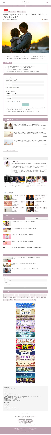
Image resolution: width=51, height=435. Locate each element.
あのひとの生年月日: (10, 91)
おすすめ (27, 297)
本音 (24, 11)
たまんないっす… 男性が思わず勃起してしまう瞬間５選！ (22, 234)
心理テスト (44, 5)
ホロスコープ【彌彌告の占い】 (20, 424)
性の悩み (27, 294)
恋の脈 (38, 297)
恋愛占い (14, 11)
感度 (17, 294)
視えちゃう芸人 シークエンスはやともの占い (25, 417)
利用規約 (20, 428)
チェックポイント (18, 299)
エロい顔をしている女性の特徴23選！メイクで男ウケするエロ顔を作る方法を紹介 (27, 247)
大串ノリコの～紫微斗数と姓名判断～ (25, 422)
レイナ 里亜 (46, 19)
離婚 (5, 294)
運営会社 (16, 428)
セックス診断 (22, 297)
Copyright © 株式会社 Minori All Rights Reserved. (25, 431)
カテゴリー (6, 282)
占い (6, 5)
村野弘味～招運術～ (30, 420)
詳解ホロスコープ (27, 423)
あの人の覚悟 (33, 299)
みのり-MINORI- (31, 429)
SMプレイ (11, 299)
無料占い (20, 11)
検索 (25, 287)
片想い (5, 9)
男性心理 (31, 5)
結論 (5, 297)
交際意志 (32, 294)
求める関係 (44, 297)
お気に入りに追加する (10, 150)
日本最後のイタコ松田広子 (21, 420)
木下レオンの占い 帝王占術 (19, 416)
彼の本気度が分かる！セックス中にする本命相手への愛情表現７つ (24, 221)
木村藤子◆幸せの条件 (29, 421)
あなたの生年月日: (10, 78)
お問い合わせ (34, 428)
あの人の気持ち (8, 11)
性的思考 (10, 297)
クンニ (6, 299)
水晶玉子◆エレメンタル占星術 (30, 416)
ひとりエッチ (19, 5)
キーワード (6, 278)
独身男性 (33, 297)
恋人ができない (11, 294)
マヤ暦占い (22, 423)
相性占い (44, 294)
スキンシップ (39, 294)
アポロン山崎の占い (21, 421)
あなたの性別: (9, 87)
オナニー (21, 294)
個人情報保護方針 (18, 111)
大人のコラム (14, 218)
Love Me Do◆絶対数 (22, 418)
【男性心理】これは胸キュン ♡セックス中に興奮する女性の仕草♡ (24, 228)
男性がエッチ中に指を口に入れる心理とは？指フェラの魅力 (22, 241)
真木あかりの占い (29, 418)
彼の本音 (15, 297)
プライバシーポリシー (27, 428)
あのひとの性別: (9, 101)
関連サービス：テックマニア (22, 429)
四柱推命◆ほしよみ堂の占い (31, 424)
